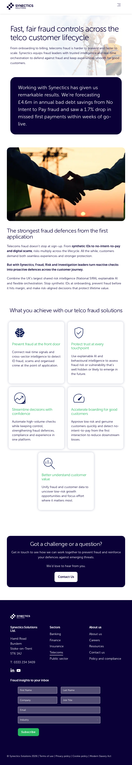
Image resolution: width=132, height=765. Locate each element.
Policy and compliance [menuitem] (105, 658)
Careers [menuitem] (94, 640)
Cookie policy (80, 756)
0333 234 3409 (24, 662)
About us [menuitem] (95, 634)
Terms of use (46, 756)
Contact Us (66, 577)
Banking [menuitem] (55, 634)
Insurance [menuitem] (57, 646)
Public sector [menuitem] (59, 658)
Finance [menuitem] (55, 640)
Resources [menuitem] (96, 646)
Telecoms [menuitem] (56, 652)
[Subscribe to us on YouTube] (18, 670)
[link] (119, 5)
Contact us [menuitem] (97, 652)
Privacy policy (63, 756)
